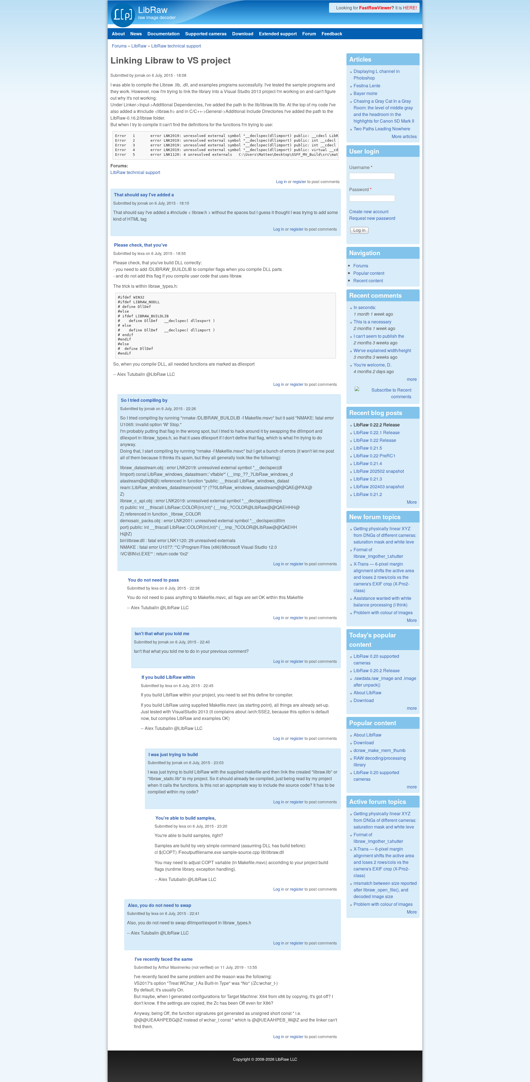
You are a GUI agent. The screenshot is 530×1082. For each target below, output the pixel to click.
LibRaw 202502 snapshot (379, 471)
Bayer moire (365, 93)
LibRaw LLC (286, 1059)
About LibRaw (367, 692)
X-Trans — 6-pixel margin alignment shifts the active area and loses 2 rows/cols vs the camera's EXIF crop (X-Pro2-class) (384, 577)
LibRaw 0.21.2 (368, 494)
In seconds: (365, 307)
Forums (119, 46)
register (299, 181)
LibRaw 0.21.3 (368, 479)
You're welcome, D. (372, 364)
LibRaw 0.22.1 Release (377, 432)
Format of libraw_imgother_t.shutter (378, 552)
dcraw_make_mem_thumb (380, 750)
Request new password (372, 218)
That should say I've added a (144, 194)
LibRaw (153, 9)
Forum (309, 33)
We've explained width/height (382, 350)
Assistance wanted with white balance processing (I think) (382, 601)
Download (242, 33)
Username (360, 167)
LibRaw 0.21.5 (368, 448)
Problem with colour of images (383, 612)
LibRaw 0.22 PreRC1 (375, 455)
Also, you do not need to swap (159, 905)
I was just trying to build (173, 754)
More (412, 502)
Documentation (163, 33)
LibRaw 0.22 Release (375, 440)
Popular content (368, 273)
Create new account (368, 211)
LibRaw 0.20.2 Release (377, 670)
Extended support (278, 33)
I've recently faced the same (164, 959)
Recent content (368, 280)
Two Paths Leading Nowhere (382, 128)
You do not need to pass (153, 580)
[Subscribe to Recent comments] (383, 393)
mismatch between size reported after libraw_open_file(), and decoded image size (385, 889)
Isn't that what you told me (162, 633)
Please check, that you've (140, 245)
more (412, 379)
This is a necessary (372, 321)
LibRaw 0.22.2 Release (377, 424)
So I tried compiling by (144, 400)
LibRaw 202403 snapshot (379, 486)
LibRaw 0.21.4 (368, 463)
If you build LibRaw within (168, 677)
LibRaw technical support (176, 46)
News (136, 33)
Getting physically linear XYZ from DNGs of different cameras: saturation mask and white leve (385, 535)
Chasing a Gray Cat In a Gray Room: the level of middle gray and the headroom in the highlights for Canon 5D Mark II (384, 111)
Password (360, 189)
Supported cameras (206, 33)
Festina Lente (367, 85)
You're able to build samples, (185, 818)
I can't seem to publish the (379, 336)
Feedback (332, 33)
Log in (281, 181)
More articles (404, 136)
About (118, 33)
